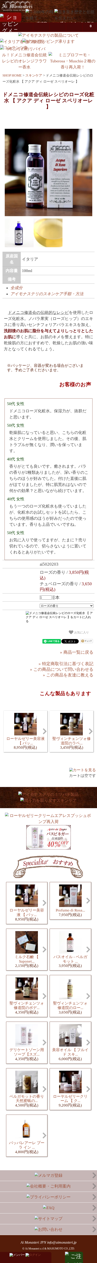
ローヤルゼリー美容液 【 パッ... (25, 743)
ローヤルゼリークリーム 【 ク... (70, 1101)
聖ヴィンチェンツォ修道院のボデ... (26, 1007)
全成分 (16, 288)
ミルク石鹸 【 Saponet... (27, 961)
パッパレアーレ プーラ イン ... (26, 1147)
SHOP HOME (12, 75)
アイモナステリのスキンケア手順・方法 (46, 294)
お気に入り (81, 632)
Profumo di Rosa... (70, 912)
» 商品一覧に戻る (76, 652)
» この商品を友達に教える (68, 675)
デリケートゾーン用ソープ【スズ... (26, 1054)
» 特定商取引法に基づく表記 (66, 663)
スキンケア (33, 75)
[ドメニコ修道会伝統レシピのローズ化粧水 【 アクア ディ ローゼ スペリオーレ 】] (48, 215)
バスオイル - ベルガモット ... (70, 961)
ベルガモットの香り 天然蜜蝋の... (26, 1101)
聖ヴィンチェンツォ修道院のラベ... (71, 743)
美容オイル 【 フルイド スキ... (70, 1054)
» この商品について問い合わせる (61, 669)
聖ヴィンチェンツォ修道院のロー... (70, 1007)
